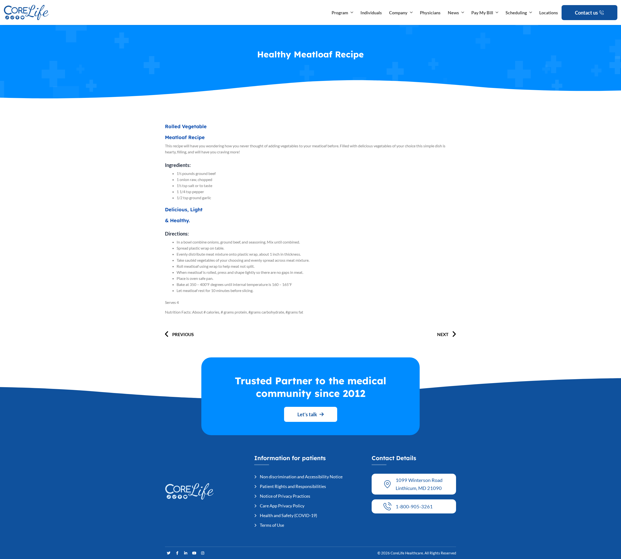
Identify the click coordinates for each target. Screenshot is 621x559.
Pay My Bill (482, 12)
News (453, 12)
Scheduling (516, 12)
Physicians (430, 12)
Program (340, 12)
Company (398, 12)
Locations (548, 12)
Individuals (371, 12)
